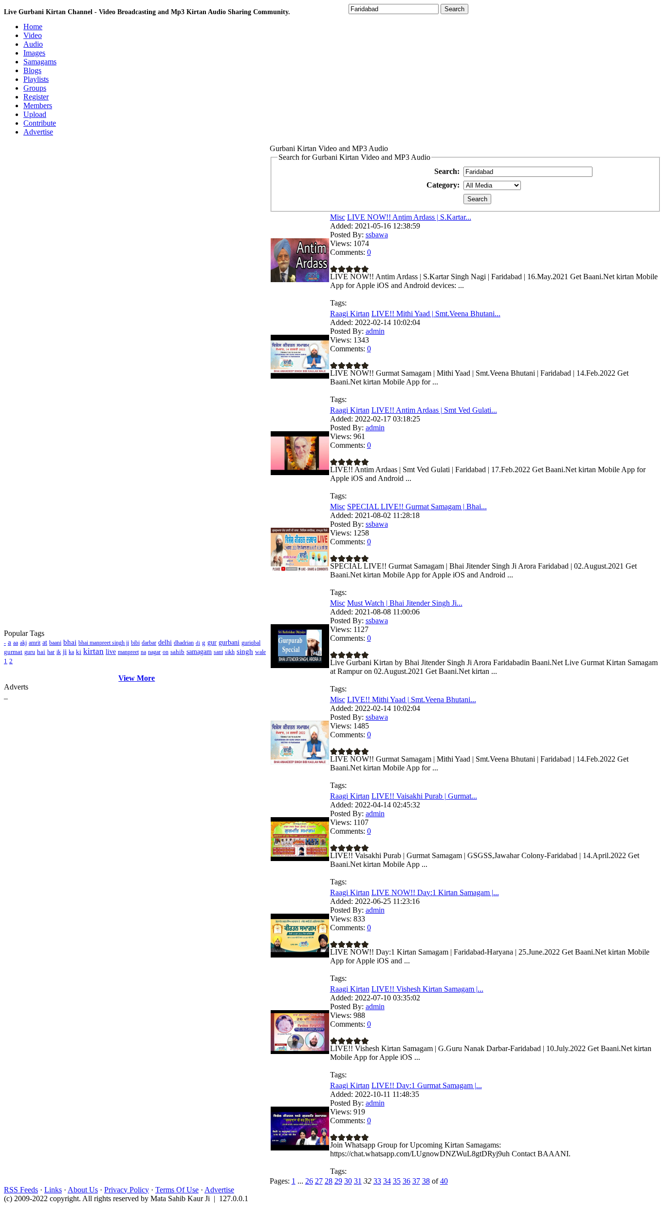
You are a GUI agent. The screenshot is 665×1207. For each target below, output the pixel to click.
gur (212, 642)
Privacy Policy (126, 1190)
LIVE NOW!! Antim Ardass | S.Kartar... (409, 217)
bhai (69, 642)
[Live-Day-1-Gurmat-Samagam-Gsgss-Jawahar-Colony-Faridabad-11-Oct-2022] (300, 1148)
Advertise (219, 1190)
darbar (149, 642)
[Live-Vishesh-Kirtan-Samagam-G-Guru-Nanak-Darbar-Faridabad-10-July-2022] (300, 1051)
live (111, 651)
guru (29, 652)
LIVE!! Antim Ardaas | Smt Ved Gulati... (434, 410)
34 (387, 1181)
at (44, 642)
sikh (230, 652)
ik (58, 652)
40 (444, 1181)
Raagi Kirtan (349, 313)
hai (41, 651)
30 (348, 1181)
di (198, 643)
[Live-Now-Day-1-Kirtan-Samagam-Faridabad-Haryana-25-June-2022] (300, 955)
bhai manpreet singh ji (103, 642)
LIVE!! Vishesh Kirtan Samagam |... (427, 989)
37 (416, 1181)
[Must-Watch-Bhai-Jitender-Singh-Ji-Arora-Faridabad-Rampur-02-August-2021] (300, 665)
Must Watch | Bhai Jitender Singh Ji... (404, 603)
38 (426, 1181)
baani (55, 642)
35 (397, 1181)
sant (218, 652)
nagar (154, 652)
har (51, 652)
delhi (165, 642)
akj (23, 642)
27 (319, 1181)
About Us (83, 1190)
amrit (34, 642)
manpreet (128, 652)
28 (328, 1181)
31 (358, 1181)
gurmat (13, 651)
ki (78, 651)
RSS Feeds (21, 1190)
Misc (337, 217)
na (143, 652)
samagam (199, 651)
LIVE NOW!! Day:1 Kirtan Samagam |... (435, 892)
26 (309, 1181)
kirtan (93, 651)
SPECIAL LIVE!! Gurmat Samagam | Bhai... (417, 506)
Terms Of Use (177, 1190)
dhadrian (184, 642)
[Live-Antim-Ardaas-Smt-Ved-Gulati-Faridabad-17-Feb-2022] (300, 472)
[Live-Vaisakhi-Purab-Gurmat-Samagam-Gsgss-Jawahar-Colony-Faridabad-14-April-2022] (300, 858)
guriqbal (250, 642)
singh (245, 651)
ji (65, 651)
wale (260, 652)
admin (375, 331)
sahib (177, 651)
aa (15, 642)
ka (71, 652)
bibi (135, 642)
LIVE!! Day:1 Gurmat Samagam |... (426, 1085)
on (165, 652)
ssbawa (377, 234)
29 (338, 1181)
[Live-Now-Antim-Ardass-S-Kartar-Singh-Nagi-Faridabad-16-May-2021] (300, 279)
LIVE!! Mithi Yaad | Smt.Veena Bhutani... (435, 313)
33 (377, 1181)
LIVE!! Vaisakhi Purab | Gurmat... (424, 796)
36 (406, 1181)
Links (53, 1190)
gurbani (229, 642)
